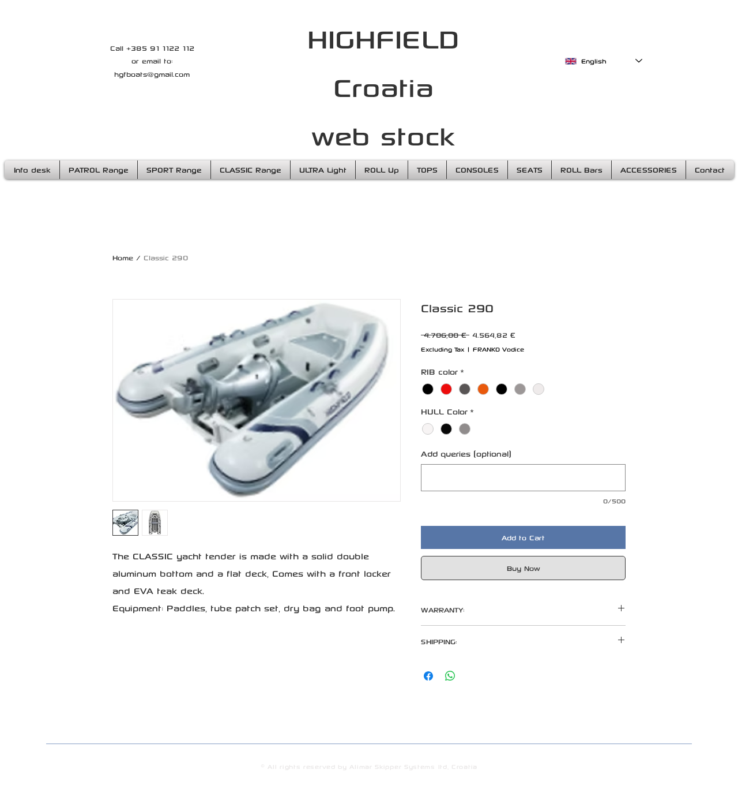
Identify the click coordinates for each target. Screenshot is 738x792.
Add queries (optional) (466, 453)
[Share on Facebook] (428, 676)
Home (122, 257)
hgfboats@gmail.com (152, 74)
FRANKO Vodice (498, 349)
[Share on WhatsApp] (450, 676)
